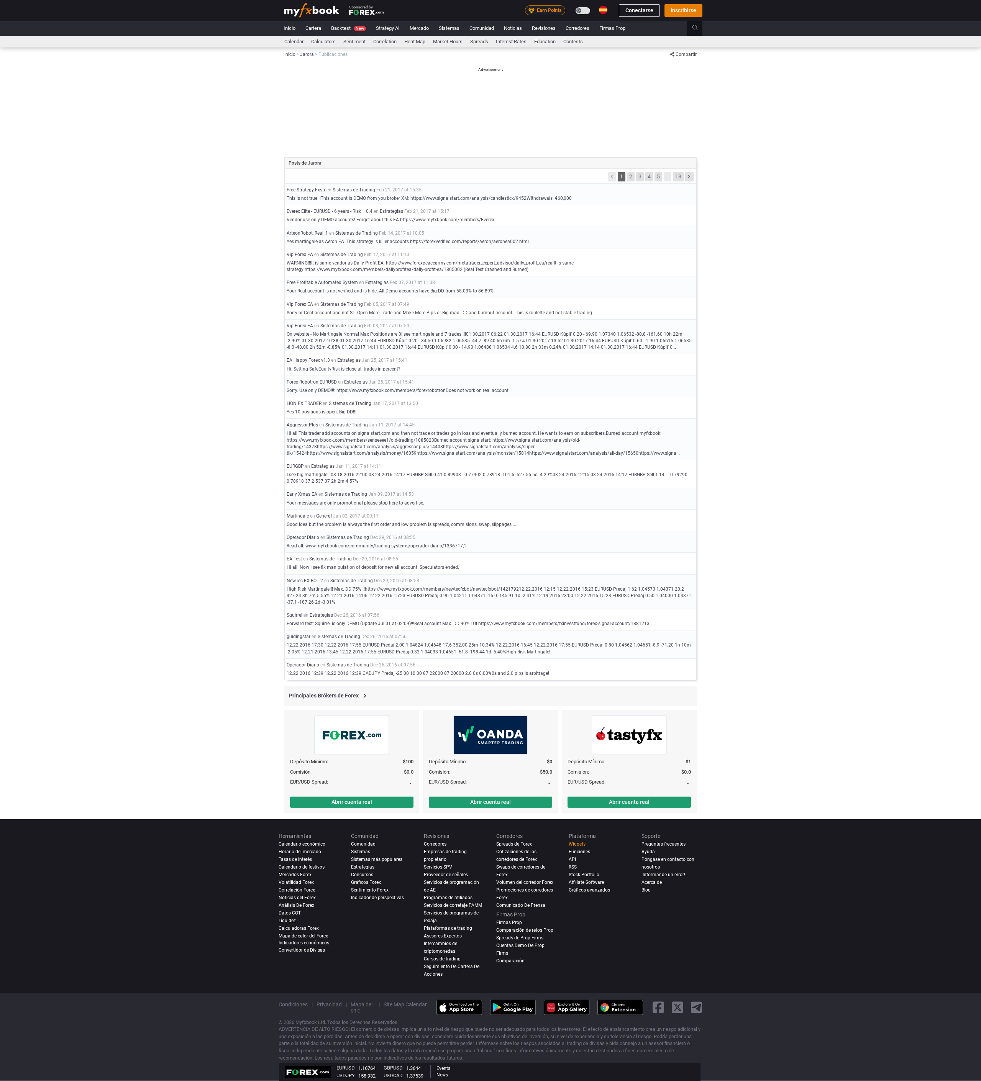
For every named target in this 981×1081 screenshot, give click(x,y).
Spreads (479, 41)
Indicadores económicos (304, 942)
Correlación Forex (297, 890)
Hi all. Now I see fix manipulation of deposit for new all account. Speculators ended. (373, 567)
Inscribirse (683, 10)
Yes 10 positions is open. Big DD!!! (321, 412)
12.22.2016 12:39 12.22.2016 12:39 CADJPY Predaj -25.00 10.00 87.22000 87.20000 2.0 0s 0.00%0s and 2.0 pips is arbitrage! (418, 673)
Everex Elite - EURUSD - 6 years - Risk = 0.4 (329, 211)
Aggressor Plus (302, 425)
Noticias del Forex (297, 897)
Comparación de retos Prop (524, 930)
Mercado (419, 28)
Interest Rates (511, 41)
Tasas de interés (295, 859)
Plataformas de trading (448, 928)
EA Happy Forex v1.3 (308, 360)
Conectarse (639, 10)
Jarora (315, 163)
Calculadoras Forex (299, 928)
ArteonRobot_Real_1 (307, 233)
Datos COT (290, 913)
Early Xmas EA (302, 494)
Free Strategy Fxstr (306, 190)
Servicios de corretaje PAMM (453, 905)
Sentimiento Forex (370, 890)
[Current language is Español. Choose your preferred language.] (603, 10)
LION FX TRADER (304, 403)
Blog (646, 890)
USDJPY (345, 1075)
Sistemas (449, 28)
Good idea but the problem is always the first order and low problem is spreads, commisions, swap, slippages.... (401, 524)
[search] (699, 28)
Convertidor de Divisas (302, 950)
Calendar (293, 41)
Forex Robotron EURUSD (312, 382)
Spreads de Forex (514, 844)
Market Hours (448, 41)
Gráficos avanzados (589, 890)
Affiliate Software (586, 882)
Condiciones (293, 1004)
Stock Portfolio (584, 874)
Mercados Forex (295, 874)
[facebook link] (658, 1007)
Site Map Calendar (405, 1004)
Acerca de (651, 882)
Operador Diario (303, 537)
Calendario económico (302, 844)
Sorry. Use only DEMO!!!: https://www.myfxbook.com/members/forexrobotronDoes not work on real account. (398, 390)
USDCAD (393, 1075)
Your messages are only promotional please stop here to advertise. (355, 503)
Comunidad (481, 28)
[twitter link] (677, 1007)
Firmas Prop (612, 28)
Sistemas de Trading (354, 190)
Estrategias (391, 211)
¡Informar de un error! (663, 874)
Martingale (298, 516)
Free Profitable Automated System (322, 282)
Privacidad (329, 1004)
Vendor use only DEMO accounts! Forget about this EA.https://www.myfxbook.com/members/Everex (390, 219)
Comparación (510, 960)
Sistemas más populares (376, 859)
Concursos (362, 874)
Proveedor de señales (446, 874)
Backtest (347, 28)
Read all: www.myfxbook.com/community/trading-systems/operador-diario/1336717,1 (376, 546)
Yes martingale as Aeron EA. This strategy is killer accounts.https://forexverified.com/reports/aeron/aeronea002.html (408, 241)
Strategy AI (388, 28)
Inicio (289, 28)
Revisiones (544, 28)
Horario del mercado (300, 851)
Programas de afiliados (448, 897)
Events (443, 1068)
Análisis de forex (296, 905)
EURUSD (345, 1068)
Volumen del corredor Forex (524, 882)
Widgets (577, 844)
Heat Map (414, 41)
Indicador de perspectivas (377, 897)
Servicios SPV (438, 867)
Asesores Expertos (443, 936)
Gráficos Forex (366, 882)
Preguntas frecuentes (663, 844)
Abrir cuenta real (351, 802)
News (442, 1075)
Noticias (513, 28)
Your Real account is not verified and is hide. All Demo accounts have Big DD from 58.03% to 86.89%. (391, 291)
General (324, 516)
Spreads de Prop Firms (519, 938)
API (572, 859)
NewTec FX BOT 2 (305, 580)
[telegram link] (696, 1007)
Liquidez (287, 920)
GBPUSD (393, 1068)
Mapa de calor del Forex (303, 936)
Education (545, 41)
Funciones (579, 851)
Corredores (577, 28)
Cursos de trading (442, 959)
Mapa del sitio (361, 1007)
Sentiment (354, 41)
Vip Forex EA (300, 254)
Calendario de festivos (302, 867)
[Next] (689, 176)
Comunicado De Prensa (520, 905)
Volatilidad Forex (296, 882)
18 (678, 176)
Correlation (385, 41)
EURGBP (295, 466)
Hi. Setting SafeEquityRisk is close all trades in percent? (343, 369)
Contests (573, 41)
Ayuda (648, 851)
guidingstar (298, 636)
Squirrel (294, 615)
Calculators (323, 41)
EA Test (294, 559)
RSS (573, 867)
